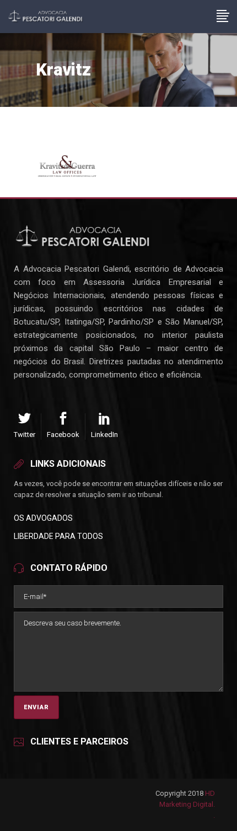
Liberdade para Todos (58, 536)
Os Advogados (43, 518)
